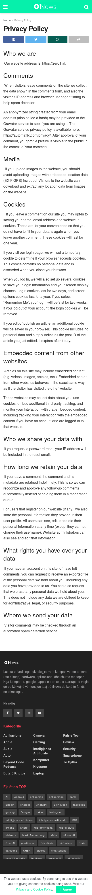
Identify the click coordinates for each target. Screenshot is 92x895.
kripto (24, 827)
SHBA (27, 850)
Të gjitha (70, 762)
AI (7, 797)
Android (19, 797)
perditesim (28, 843)
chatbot (25, 804)
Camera (39, 735)
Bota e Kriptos (14, 773)
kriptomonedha (43, 827)
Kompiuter (41, 760)
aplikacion (36, 797)
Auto (7, 755)
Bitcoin (10, 804)
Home (7, 20)
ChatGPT (42, 804)
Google (25, 812)
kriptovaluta (66, 827)
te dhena (36, 858)
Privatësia (47, 843)
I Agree (66, 889)
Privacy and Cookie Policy (34, 889)
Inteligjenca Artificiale (42, 750)
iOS (74, 820)
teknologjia (74, 858)
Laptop (38, 773)
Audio (8, 748)
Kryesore (40, 766)
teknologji (54, 858)
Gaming (39, 742)
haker (39, 812)
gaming (10, 812)
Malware (11, 835)
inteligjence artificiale (52, 820)
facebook (79, 804)
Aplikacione (12, 735)
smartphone (59, 850)
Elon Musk (60, 804)
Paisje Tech (72, 735)
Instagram (55, 812)
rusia (82, 843)
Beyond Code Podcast (13, 764)
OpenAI (10, 843)
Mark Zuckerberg (33, 835)
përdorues (66, 843)
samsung (11, 850)
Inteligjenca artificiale (19, 820)
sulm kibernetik (15, 858)
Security (69, 748)
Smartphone (72, 755)
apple (73, 797)
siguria (41, 850)
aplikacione (56, 797)
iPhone (10, 827)
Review (68, 742)
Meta (54, 835)
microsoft (69, 835)
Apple (7, 742)
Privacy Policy (22, 20)
